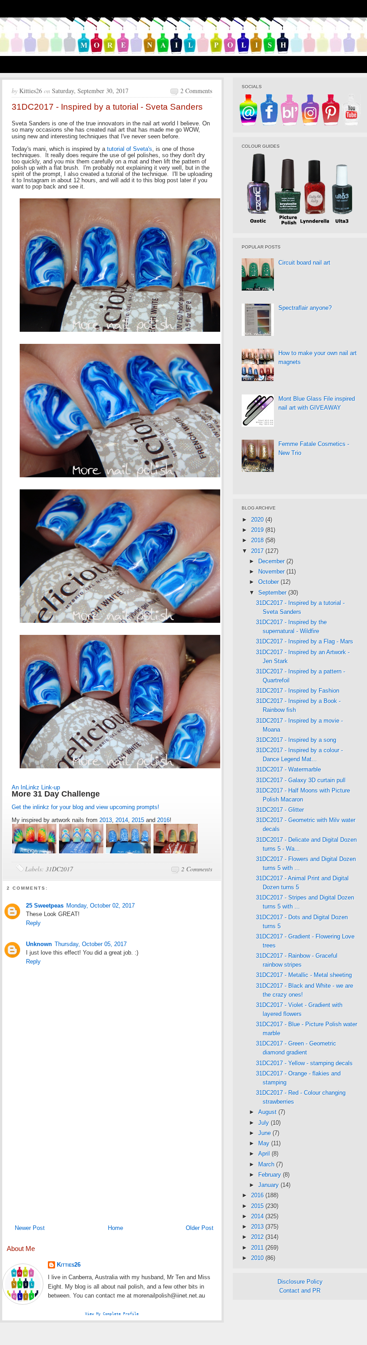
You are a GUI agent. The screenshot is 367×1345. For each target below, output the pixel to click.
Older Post (199, 1228)
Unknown (39, 944)
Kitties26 (69, 1264)
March (267, 1164)
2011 (258, 1247)
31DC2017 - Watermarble (288, 769)
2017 (258, 551)
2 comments (196, 90)
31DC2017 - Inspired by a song (296, 740)
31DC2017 (59, 869)
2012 (258, 1237)
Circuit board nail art (304, 262)
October (269, 581)
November (272, 571)
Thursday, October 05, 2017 (91, 944)
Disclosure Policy (300, 1281)
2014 (121, 820)
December (272, 561)
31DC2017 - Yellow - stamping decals (304, 1063)
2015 (138, 820)
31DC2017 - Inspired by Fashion (297, 690)
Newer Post (30, 1228)
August (268, 1112)
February (270, 1174)
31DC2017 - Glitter (280, 809)
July (264, 1122)
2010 (258, 1258)
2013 (105, 820)
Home (115, 1228)
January (269, 1185)
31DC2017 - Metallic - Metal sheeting (304, 975)
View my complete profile (112, 1313)
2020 (258, 519)
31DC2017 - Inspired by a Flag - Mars (304, 641)
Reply (33, 923)
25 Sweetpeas (45, 905)
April (265, 1153)
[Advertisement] (112, 1153)
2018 (258, 540)
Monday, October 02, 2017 (100, 905)
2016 (163, 820)
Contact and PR (299, 1290)
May (264, 1143)
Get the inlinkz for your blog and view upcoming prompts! (85, 807)
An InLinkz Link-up (36, 787)
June (265, 1133)
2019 (258, 530)
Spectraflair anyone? (305, 307)
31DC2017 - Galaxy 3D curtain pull (301, 780)
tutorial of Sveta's (129, 149)
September (273, 592)
